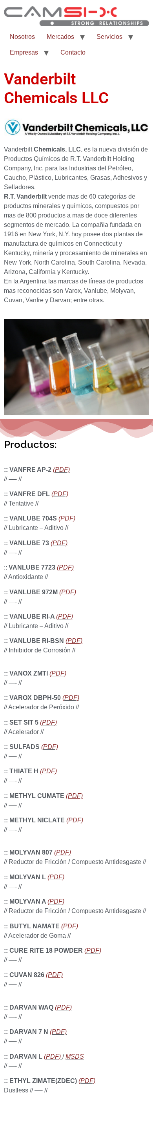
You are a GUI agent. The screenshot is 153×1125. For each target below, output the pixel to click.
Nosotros (22, 36)
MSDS (75, 1056)
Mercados (60, 36)
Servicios (109, 36)
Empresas (24, 52)
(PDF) (59, 494)
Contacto (73, 52)
